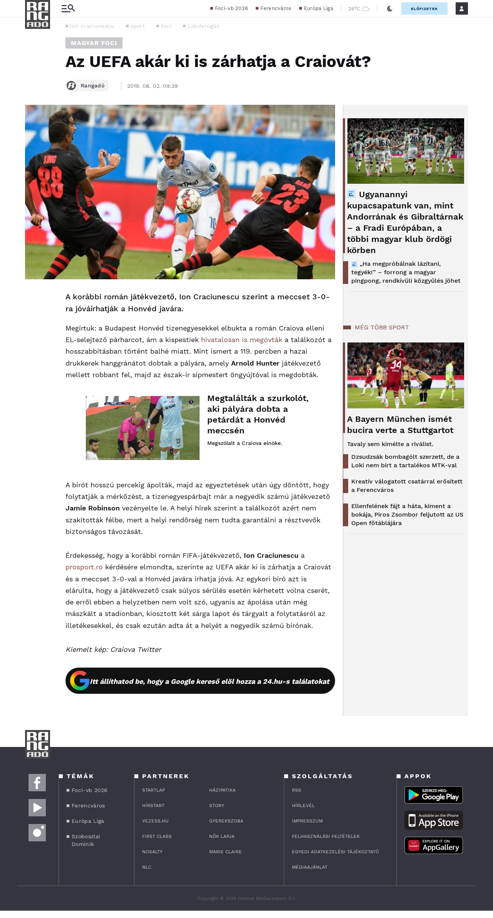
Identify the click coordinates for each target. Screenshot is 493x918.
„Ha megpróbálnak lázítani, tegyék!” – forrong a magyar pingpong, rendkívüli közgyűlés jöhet (406, 272)
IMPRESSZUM (307, 821)
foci (166, 26)
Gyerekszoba (226, 821)
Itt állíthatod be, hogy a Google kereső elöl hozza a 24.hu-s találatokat (209, 681)
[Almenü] (68, 8)
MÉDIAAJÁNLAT (309, 867)
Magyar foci (94, 43)
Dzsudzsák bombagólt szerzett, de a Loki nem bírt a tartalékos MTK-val (405, 461)
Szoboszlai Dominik (86, 840)
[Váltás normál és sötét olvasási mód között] (389, 8)
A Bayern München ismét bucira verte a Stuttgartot (400, 424)
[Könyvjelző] (33, 343)
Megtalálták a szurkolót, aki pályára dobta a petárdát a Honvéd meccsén (258, 414)
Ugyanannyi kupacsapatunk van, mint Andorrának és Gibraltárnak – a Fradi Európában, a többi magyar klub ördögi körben (405, 222)
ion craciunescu (92, 26)
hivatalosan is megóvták (241, 340)
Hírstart (153, 805)
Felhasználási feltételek (326, 836)
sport (138, 26)
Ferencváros (275, 8)
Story (216, 805)
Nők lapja (222, 836)
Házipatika (222, 790)
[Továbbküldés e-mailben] (33, 320)
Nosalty (152, 851)
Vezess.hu (155, 821)
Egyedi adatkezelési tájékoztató (335, 851)
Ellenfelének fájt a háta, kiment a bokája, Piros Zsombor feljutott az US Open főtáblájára (407, 514)
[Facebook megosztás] (33, 299)
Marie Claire (225, 851)
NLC (146, 867)
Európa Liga (318, 8)
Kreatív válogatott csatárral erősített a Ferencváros (407, 485)
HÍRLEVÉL (303, 805)
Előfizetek (424, 9)
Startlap (153, 790)
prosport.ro (84, 567)
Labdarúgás (203, 26)
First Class (157, 836)
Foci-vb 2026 (231, 8)
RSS (296, 790)
